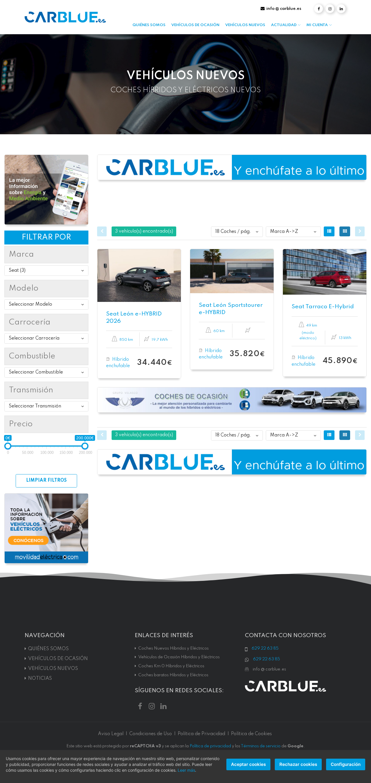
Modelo (23, 288)
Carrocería (29, 322)
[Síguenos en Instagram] (329, 8)
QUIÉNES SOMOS (149, 25)
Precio (20, 424)
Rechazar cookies (298, 764)
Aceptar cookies (248, 764)
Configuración (346, 764)
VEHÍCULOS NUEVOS (245, 25)
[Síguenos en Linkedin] (341, 8)
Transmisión (31, 390)
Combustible (32, 356)
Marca (21, 254)
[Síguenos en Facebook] (318, 8)
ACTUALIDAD (284, 25)
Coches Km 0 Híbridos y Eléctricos (171, 666)
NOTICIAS (40, 678)
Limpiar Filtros (46, 480)
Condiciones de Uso (150, 734)
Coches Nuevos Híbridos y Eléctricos (173, 648)
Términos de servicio (261, 746)
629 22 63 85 (265, 648)
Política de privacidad (210, 746)
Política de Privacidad (201, 734)
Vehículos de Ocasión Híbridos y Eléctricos (179, 657)
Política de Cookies (251, 734)
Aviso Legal (110, 734)
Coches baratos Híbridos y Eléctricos (173, 675)
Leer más (186, 770)
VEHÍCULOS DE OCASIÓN (195, 25)
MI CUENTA (317, 25)
